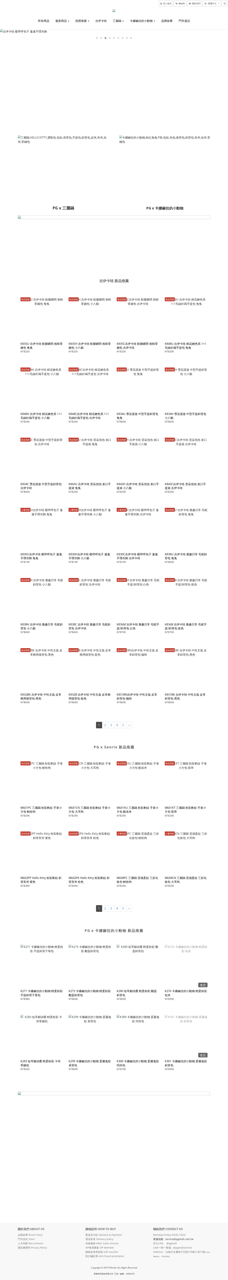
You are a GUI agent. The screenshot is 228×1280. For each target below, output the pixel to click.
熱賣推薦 (81, 21)
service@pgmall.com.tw (179, 1239)
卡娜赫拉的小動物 (141, 21)
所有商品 (43, 21)
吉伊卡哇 (101, 21)
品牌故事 (167, 21)
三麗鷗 (117, 21)
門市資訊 (184, 21)
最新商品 (61, 21)
